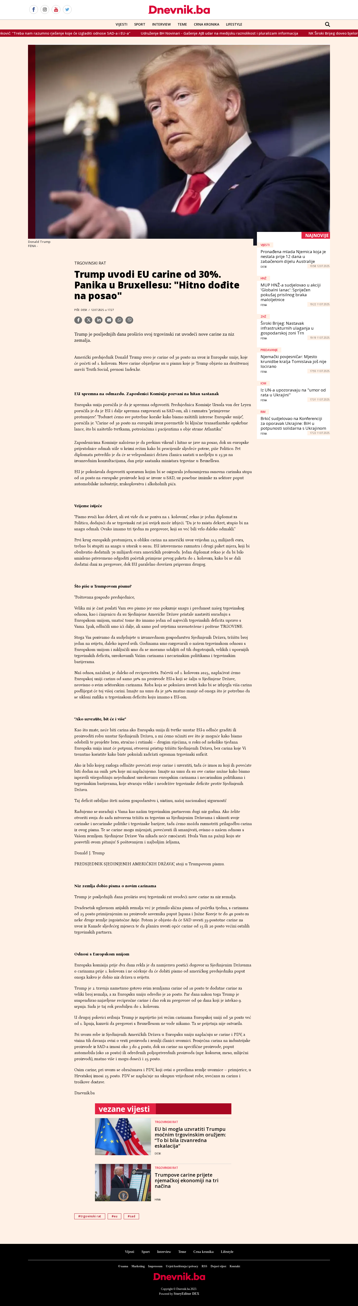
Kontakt (235, 1266)
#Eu (115, 1216)
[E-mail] (109, 320)
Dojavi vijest (218, 1266)
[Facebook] (33, 9)
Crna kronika (203, 1252)
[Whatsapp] (119, 320)
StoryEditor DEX (186, 1294)
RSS (204, 1266)
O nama (123, 1266)
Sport (139, 24)
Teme (182, 24)
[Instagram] (44, 9)
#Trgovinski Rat (89, 1216)
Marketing (138, 1266)
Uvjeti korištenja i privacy (182, 1266)
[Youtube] (56, 9)
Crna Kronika (206, 24)
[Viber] (129, 320)
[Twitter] (67, 9)
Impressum (155, 1266)
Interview (161, 24)
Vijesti (121, 24)
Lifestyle (234, 24)
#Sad (131, 1216)
